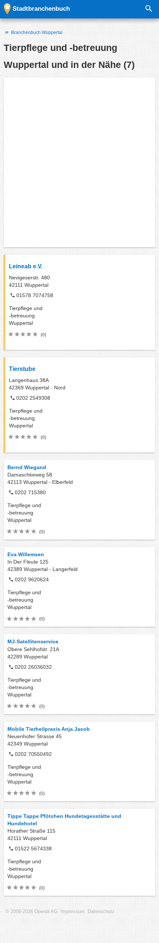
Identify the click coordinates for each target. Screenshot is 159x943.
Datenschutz (101, 911)
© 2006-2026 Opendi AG (32, 911)
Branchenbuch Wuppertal (36, 32)
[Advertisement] (79, 162)
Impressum (73, 911)
